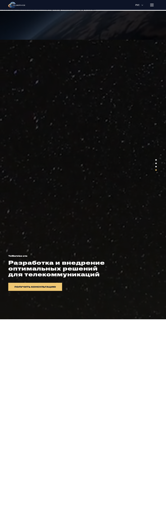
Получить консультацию (35, 287)
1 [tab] (156, 267)
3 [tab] (156, 274)
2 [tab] (156, 271)
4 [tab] (156, 277)
